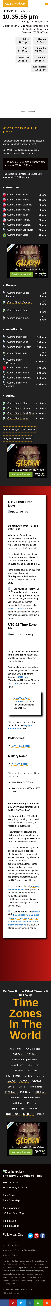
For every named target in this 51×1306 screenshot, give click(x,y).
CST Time (18, 1070)
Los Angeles (39, 68)
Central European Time (24, 1059)
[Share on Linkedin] (30, 1302)
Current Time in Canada (18, 225)
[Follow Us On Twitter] (31, 1238)
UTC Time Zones (40, 32)
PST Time (18, 1108)
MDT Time (15, 1097)
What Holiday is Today (15, 1187)
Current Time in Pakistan (19, 347)
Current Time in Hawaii (18, 195)
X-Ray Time (19, 763)
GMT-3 (11, 1087)
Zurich (23, 50)
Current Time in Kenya (18, 418)
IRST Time (10, 1092)
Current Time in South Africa (20, 413)
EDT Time (32, 1070)
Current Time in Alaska (18, 200)
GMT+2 (12, 1081)
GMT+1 (40, 1076)
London (40, 59)
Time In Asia (9, 1220)
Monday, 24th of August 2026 (34, 21)
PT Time (33, 1108)
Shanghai (40, 50)
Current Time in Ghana (18, 403)
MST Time (18, 1103)
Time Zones (9, 1195)
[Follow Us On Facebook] (42, 1238)
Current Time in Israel (17, 337)
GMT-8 (22, 1087)
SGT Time (12, 1113)
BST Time (18, 1054)
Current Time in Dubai (18, 342)
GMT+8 (36, 1081)
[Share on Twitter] (21, 1302)
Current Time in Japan (18, 373)
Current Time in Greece (18, 310)
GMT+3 (24, 1081)
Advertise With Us (12, 1250)
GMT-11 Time (20, 745)
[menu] (46, 3)
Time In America (11, 1208)
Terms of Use (30, 1250)
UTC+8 (28, 1113)
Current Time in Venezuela (20, 230)
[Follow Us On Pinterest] (37, 1238)
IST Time (25, 1092)
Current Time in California (19, 205)
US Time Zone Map (13, 1213)
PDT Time (32, 1103)
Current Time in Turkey (18, 318)
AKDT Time (33, 1048)
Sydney (40, 41)
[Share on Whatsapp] (38, 1302)
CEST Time (33, 1065)
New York (23, 59)
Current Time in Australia (19, 378)
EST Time (13, 1076)
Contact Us (19, 1245)
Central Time (17, 1065)
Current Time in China (18, 368)
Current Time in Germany (19, 302)
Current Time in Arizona (18, 210)
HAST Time (36, 1086)
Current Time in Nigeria (18, 408)
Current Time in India (17, 353)
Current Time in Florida (18, 220)
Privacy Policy (11, 1255)
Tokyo (23, 41)
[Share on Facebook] (4, 1302)
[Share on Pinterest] (13, 1302)
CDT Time (32, 1054)
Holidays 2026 (10, 1182)
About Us (6, 1245)
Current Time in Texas (17, 215)
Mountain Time (32, 1097)
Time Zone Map (11, 1200)
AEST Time (16, 1048)
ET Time (29, 1076)
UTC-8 (40, 1114)
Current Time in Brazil (17, 235)
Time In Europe (11, 1226)
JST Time (39, 1092)
